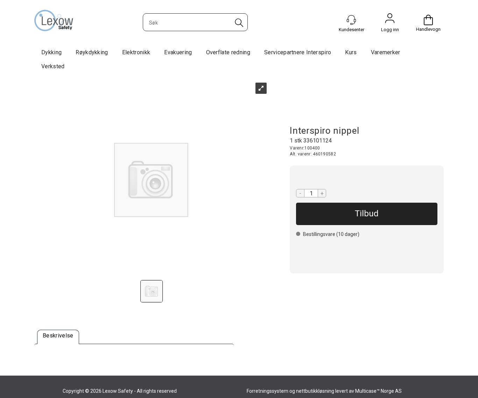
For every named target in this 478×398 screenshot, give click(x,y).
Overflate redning (228, 52)
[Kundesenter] (351, 20)
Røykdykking (92, 52)
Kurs (351, 52)
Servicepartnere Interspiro (297, 52)
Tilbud (367, 213)
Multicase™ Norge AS (378, 391)
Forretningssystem (267, 391)
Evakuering (178, 52)
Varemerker (385, 52)
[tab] (58, 337)
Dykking (51, 52)
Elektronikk (136, 52)
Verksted (53, 66)
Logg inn (389, 20)
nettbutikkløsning (315, 391)
